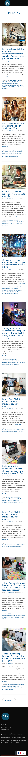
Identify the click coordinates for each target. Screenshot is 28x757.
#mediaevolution (6, 291)
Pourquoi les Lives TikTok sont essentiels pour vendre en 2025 (14, 125)
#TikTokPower (14, 86)
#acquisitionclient (9, 220)
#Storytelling (22, 615)
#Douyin (15, 428)
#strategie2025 (14, 155)
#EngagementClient (19, 684)
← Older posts (9, 700)
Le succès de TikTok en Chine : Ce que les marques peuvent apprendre (12, 402)
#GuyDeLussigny (15, 81)
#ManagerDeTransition (7, 153)
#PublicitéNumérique (7, 546)
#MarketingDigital (6, 83)
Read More (6, 77)
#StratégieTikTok (6, 617)
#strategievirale (14, 85)
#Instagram (5, 362)
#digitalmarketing (6, 221)
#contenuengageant (6, 361)
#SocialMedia (13, 291)
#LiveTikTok (19, 151)
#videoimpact (5, 88)
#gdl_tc (18, 221)
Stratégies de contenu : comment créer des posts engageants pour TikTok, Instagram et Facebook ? (13, 332)
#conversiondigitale (19, 150)
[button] (21, 2)
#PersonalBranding (6, 85)
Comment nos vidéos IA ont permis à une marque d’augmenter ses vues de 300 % (13, 263)
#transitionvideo (21, 86)
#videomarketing (6, 293)
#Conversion (16, 220)
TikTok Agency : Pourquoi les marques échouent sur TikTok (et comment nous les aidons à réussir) (14, 586)
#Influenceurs (13, 429)
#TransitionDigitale (13, 156)
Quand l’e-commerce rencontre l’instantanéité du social (13, 193)
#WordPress (5, 225)
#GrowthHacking (6, 288)
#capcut (6, 80)
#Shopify (22, 221)
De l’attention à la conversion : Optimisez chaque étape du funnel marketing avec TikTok (13, 469)
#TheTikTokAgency (15, 617)
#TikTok (21, 85)
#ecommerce (5, 151)
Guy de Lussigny (10, 61)
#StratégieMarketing (7, 431)
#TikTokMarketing (6, 86)
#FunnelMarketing (13, 498)
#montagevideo (14, 83)
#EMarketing (15, 361)
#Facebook (20, 361)
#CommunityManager (10, 150)
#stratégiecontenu (6, 364)
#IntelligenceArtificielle (7, 290)
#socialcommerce (6, 155)
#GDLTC (19, 80)
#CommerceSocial (9, 428)
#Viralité (4, 618)
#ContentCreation (13, 80)
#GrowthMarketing (6, 81)
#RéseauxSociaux (21, 362)
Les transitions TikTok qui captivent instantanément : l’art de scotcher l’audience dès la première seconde (14, 54)
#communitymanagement (10, 286)
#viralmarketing (14, 293)
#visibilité (17, 364)
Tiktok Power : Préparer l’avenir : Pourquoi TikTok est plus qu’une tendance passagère (14, 657)
